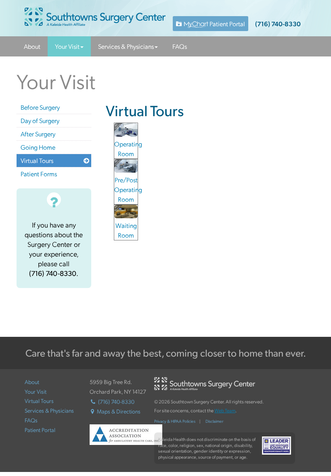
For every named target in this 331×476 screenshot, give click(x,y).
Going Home (38, 147)
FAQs (179, 46)
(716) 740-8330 (278, 23)
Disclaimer (214, 421)
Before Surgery (40, 107)
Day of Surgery (40, 120)
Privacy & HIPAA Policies (174, 421)
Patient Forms (39, 173)
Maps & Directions (118, 411)
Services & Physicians (126, 46)
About (32, 46)
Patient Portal (226, 23)
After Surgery (38, 133)
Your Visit (67, 46)
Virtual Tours (37, 160)
